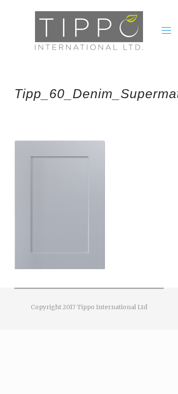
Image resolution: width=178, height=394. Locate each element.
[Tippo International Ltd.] (89, 30)
